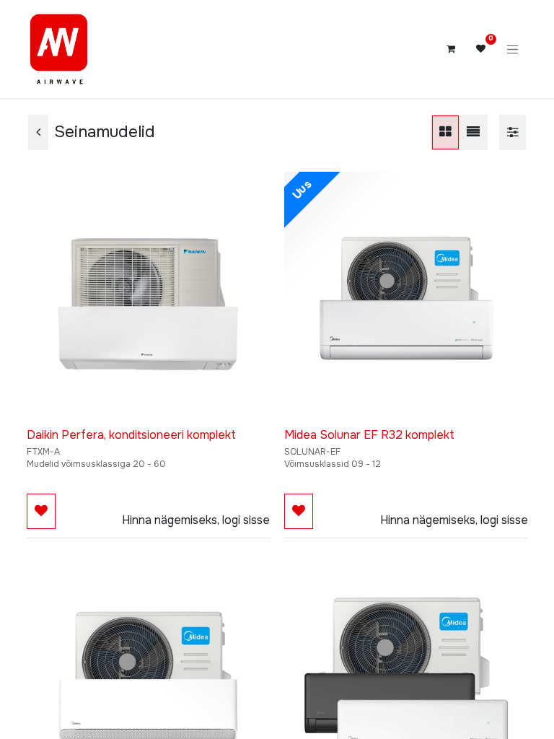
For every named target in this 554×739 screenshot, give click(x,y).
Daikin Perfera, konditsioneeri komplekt (131, 434)
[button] (41, 511)
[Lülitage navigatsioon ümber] (513, 49)
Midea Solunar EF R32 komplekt (369, 434)
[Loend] (473, 132)
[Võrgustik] (445, 132)
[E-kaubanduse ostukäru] (451, 49)
